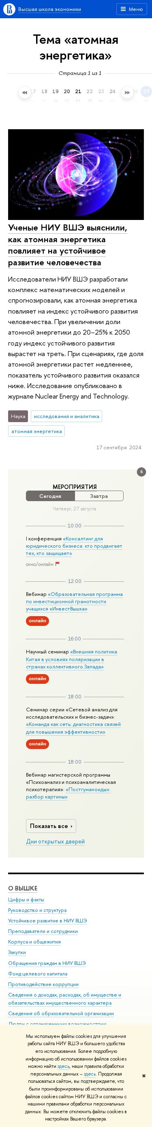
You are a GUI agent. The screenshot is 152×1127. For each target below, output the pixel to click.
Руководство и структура (37, 910)
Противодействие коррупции (43, 984)
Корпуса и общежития (34, 941)
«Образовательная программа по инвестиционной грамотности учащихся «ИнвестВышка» (74, 601)
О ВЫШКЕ (22, 888)
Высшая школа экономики (49, 9)
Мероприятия (75, 487)
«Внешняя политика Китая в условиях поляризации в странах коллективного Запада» (71, 659)
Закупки (17, 952)
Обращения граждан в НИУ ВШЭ (47, 963)
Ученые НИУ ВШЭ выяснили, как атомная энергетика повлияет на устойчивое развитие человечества (67, 244)
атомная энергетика (36, 431)
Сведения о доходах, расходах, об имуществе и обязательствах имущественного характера (64, 998)
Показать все (49, 826)
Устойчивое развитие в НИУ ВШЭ (47, 920)
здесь (63, 1066)
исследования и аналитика (66, 416)
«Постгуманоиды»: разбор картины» (68, 792)
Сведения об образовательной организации (61, 1013)
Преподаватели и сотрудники (43, 931)
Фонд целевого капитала (37, 973)
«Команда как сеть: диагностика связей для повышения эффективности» (73, 727)
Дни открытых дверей (55, 841)
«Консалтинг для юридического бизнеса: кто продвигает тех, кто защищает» (74, 546)
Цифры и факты (26, 899)
